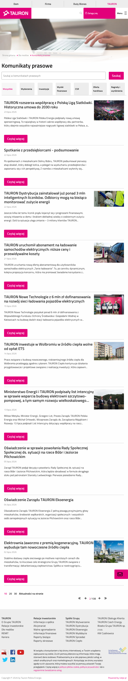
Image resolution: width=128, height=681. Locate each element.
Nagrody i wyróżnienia (116, 88)
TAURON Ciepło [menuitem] (74, 641)
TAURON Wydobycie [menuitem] (76, 633)
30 (15, 593)
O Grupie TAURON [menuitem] (11, 622)
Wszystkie (7, 89)
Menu (120, 13)
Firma (48, 4)
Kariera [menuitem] (5, 637)
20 (10, 593)
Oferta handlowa (98, 88)
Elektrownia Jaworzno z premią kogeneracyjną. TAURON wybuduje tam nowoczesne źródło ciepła (49, 545)
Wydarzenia (26, 89)
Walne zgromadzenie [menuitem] (45, 629)
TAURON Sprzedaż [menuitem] (75, 637)
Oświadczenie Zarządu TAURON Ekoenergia (38, 499)
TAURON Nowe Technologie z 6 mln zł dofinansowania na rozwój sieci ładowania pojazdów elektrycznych (47, 299)
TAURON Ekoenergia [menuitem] (76, 629)
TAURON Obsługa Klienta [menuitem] (111, 618)
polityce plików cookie (69, 667)
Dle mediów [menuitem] (8, 629)
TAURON (112, 4)
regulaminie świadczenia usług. (48, 670)
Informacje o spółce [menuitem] (44, 622)
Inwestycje (44, 89)
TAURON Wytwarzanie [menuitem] (78, 622)
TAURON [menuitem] (6, 618)
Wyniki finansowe (62, 88)
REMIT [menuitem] (5, 633)
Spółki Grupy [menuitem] (73, 618)
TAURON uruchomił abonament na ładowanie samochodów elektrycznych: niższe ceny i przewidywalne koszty (40, 249)
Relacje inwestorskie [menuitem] (12, 626)
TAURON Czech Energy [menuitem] (110, 622)
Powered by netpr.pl (117, 677)
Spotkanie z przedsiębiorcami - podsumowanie (41, 150)
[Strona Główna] (15, 13)
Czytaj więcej (15, 138)
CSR (77, 89)
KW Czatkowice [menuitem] (106, 633)
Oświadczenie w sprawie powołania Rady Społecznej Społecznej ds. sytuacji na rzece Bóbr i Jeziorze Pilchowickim (46, 452)
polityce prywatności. (89, 667)
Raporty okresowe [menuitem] (43, 641)
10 (5, 593)
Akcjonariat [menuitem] (40, 626)
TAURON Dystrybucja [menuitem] (77, 626)
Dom (16, 4)
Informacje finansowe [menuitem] (45, 633)
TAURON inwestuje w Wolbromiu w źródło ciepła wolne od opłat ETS (48, 346)
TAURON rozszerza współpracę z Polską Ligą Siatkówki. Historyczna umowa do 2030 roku (48, 105)
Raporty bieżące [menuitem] (42, 637)
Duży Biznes (79, 4)
